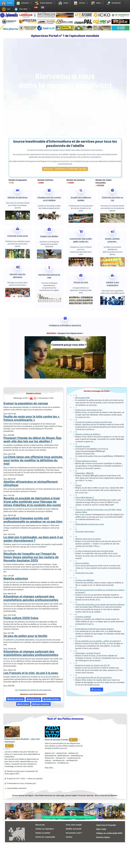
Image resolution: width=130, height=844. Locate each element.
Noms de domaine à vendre (57, 740)
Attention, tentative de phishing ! (87, 434)
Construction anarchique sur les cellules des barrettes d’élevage (99, 604)
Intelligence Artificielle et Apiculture (65, 325)
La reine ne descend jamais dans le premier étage (94, 551)
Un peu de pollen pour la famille (25, 636)
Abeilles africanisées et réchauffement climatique (31, 483)
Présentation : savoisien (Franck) (87, 653)
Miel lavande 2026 (82, 398)
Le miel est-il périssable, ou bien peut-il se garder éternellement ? (33, 538)
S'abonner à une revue (17, 236)
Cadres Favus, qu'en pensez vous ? (88, 410)
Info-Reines (24, 704)
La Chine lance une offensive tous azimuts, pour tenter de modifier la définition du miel (33, 460)
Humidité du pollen (82, 446)
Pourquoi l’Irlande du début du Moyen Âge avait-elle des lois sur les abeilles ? (32, 439)
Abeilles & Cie (34, 699)
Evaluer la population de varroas (26, 403)
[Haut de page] (126, 840)
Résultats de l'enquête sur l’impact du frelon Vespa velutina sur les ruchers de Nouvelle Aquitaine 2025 (31, 557)
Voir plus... (97, 689)
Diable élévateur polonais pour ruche (89, 524)
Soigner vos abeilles (49, 236)
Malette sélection (16, 578)
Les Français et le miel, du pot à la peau (31, 673)
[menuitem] (7, 3)
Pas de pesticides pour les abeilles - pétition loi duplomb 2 (98, 641)
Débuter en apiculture (18, 197)
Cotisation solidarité (83, 617)
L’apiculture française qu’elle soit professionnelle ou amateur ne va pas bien (33, 519)
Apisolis (78, 485)
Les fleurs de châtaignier (84, 580)
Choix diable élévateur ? (84, 497)
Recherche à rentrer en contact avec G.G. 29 (92, 665)
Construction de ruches (84, 573)
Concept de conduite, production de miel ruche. (93, 422)
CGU (98, 829)
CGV (104, 829)
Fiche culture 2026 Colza (21, 618)
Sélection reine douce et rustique (88, 539)
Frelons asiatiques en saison (86, 461)
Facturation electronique (84, 531)
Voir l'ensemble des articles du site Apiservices (33, 690)
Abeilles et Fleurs (52, 699)
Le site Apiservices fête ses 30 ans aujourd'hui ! (93, 677)
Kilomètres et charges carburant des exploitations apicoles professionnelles (31, 598)
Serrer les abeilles (82, 563)
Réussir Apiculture (41, 704)
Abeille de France (16, 699)
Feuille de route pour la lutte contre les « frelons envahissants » (32, 418)
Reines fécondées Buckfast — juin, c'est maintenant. (22, 740)
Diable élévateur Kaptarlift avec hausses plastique (94, 629)
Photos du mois (81, 282)
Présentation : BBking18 (84, 473)
